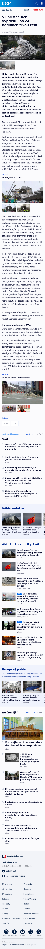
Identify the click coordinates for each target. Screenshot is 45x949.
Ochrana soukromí (17, 944)
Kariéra (27, 908)
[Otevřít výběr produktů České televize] (42, 3)
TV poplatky (7, 894)
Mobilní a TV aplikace (11, 918)
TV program (7, 884)
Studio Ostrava (30, 899)
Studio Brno (29, 894)
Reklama (27, 889)
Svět (6, 424)
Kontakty (28, 923)
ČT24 (14, 424)
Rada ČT (27, 904)
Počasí (5, 908)
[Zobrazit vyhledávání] (37, 3)
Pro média (28, 884)
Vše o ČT (5, 923)
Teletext (5, 899)
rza (3, 30)
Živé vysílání (7, 889)
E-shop (5, 913)
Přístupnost (31, 944)
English (4, 944)
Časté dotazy (29, 918)
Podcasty (6, 904)
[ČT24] (7, 3)
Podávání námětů (31, 913)
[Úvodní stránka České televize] (12, 856)
